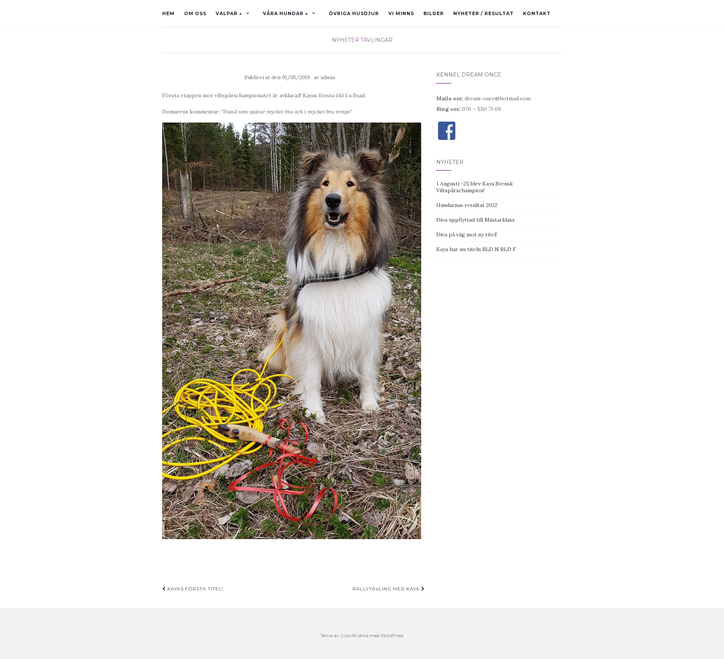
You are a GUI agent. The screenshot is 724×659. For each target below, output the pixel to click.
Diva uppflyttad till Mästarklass (475, 219)
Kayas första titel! (194, 589)
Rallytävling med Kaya (387, 589)
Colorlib (348, 635)
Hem (168, 13)
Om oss (195, 13)
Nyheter (345, 40)
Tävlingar (376, 40)
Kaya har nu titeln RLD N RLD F (476, 249)
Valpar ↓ (229, 13)
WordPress (391, 635)
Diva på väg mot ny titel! (466, 234)
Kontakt (537, 13)
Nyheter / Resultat (483, 13)
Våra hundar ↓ (285, 13)
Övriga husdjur (354, 13)
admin (328, 77)
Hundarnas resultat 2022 (466, 205)
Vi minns (401, 13)
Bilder (433, 13)
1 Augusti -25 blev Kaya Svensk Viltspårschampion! (474, 187)
